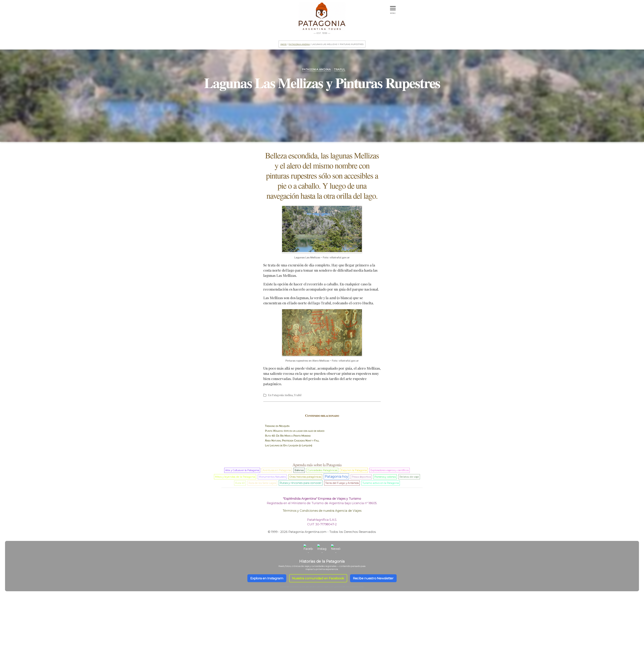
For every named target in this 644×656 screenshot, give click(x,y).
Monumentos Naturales (272, 476)
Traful (339, 69)
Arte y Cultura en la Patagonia (242, 470)
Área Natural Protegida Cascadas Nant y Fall (292, 440)
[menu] (392, 7)
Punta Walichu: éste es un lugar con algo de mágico (294, 430)
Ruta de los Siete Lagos (262, 483)
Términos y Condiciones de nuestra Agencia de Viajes (322, 511)
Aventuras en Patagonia (277, 470)
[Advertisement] (322, 629)
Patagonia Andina (299, 44)
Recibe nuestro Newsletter (373, 578)
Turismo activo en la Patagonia (380, 483)
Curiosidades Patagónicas (322, 470)
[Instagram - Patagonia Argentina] (322, 549)
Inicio (283, 44)
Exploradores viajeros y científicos (389, 470)
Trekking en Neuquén (277, 425)
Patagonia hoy (336, 476)
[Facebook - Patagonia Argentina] (308, 549)
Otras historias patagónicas (305, 476)
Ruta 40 (240, 483)
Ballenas (299, 470)
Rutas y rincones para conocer (300, 483)
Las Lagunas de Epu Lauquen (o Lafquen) (288, 445)
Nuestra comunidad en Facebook (318, 578)
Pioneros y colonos (385, 476)
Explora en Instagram (266, 578)
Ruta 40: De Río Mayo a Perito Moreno (288, 435)
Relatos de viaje (409, 476)
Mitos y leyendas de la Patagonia (235, 476)
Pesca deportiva (361, 476)
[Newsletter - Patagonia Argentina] (335, 549)
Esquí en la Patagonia (354, 470)
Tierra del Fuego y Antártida (342, 483)
